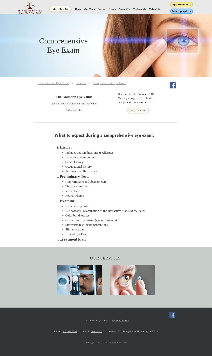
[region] (79, 284)
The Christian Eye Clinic (53, 83)
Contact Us (96, 331)
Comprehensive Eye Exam (109, 83)
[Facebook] (173, 85)
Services (81, 83)
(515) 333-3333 (69, 331)
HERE (151, 94)
